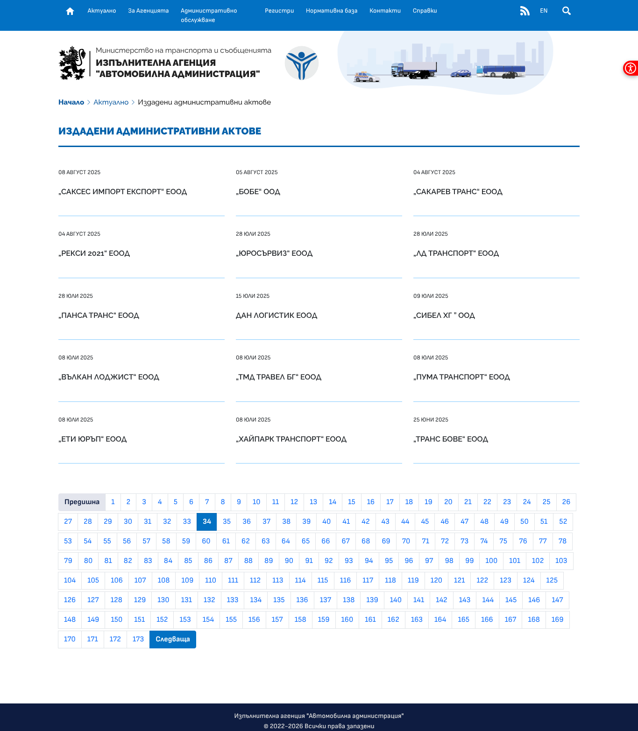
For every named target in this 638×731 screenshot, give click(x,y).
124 (529, 580)
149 (93, 620)
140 (396, 600)
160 (347, 620)
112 (255, 580)
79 (68, 561)
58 (166, 541)
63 (266, 541)
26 (566, 502)
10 (257, 502)
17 (390, 502)
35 (227, 522)
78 (563, 541)
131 (186, 600)
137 (326, 600)
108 (164, 580)
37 (266, 522)
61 (226, 541)
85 (188, 561)
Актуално (102, 10)
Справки (425, 10)
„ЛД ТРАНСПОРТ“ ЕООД (456, 253)
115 (323, 580)
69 (386, 541)
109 (187, 580)
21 (468, 502)
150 (116, 620)
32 (167, 522)
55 (107, 541)
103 (561, 561)
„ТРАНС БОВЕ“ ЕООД (450, 439)
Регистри (279, 10)
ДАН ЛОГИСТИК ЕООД (276, 315)
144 (488, 600)
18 (409, 502)
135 (278, 600)
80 (88, 561)
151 (139, 620)
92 (329, 561)
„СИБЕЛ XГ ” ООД (444, 315)
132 (209, 600)
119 (413, 580)
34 (207, 522)
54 (88, 541)
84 (168, 561)
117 (367, 580)
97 (429, 561)
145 (511, 600)
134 (256, 600)
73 (464, 541)
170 (70, 639)
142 (441, 600)
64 (286, 541)
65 (306, 541)
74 (484, 541)
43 (386, 522)
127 (93, 600)
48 (484, 522)
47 (464, 522)
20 (448, 502)
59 (186, 541)
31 (147, 522)
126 (70, 600)
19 (428, 502)
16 (371, 502)
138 (348, 600)
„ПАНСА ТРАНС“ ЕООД (98, 315)
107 (140, 580)
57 (146, 541)
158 (300, 620)
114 (300, 580)
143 (465, 600)
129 (140, 600)
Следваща (173, 639)
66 (325, 541)
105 (93, 580)
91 (309, 561)
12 (294, 502)
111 (233, 580)
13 (313, 502)
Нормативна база (332, 10)
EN (543, 10)
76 (523, 541)
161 (370, 620)
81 (108, 561)
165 (463, 620)
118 (390, 580)
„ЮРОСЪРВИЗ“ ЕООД (274, 253)
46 (444, 522)
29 (108, 522)
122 (482, 580)
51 (544, 522)
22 (487, 502)
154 (208, 620)
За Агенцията (148, 10)
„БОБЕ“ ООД (258, 191)
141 (418, 600)
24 (527, 502)
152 (162, 620)
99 (469, 561)
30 (128, 522)
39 (306, 522)
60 (206, 541)
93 (349, 561)
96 (408, 561)
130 (163, 600)
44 (405, 522)
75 (503, 541)
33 (187, 522)
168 (534, 620)
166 (487, 620)
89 (268, 561)
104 (70, 580)
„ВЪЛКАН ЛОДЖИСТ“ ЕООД (108, 377)
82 (128, 561)
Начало (71, 102)
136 (302, 600)
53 (68, 541)
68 (366, 541)
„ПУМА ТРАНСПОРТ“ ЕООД (461, 377)
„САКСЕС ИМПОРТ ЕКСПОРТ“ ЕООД (122, 191)
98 (449, 561)
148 (70, 620)
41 (346, 522)
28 (88, 522)
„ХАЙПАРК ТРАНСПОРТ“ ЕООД (291, 439)
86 (208, 561)
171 (92, 639)
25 (547, 502)
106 (117, 580)
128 (116, 600)
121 (459, 580)
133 (233, 600)
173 (138, 639)
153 (185, 620)
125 (552, 580)
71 (425, 541)
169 (558, 620)
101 (514, 561)
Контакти (385, 10)
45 (425, 522)
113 (277, 580)
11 (275, 502)
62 (245, 541)
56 (127, 541)
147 (557, 600)
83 (148, 561)
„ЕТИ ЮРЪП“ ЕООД (92, 439)
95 (389, 561)
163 (417, 620)
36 (246, 522)
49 (504, 522)
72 (445, 541)
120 (436, 580)
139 (372, 600)
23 (507, 502)
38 (286, 522)
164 (440, 620)
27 (68, 522)
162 (393, 620)
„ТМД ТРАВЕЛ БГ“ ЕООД (278, 377)
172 (115, 639)
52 (563, 522)
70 (406, 541)
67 (346, 541)
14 (332, 502)
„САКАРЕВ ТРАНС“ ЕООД (458, 191)
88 (248, 561)
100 (491, 561)
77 (543, 541)
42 (365, 522)
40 (326, 522)
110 (210, 580)
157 (277, 620)
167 (511, 620)
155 (231, 620)
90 (289, 561)
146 (534, 600)
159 (324, 620)
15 (351, 502)
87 (228, 561)
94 (369, 561)
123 (505, 580)
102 (538, 561)
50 (524, 522)
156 (254, 620)
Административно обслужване (209, 15)
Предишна (81, 502)
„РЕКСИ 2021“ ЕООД (94, 253)
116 (345, 580)
